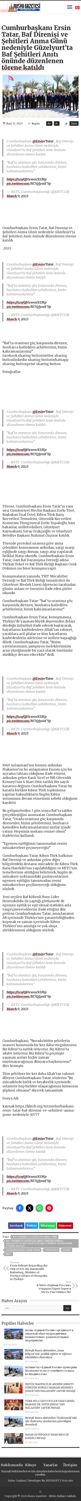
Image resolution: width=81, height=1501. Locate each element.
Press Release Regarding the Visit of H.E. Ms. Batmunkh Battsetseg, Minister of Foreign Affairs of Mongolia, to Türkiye (28, 1271)
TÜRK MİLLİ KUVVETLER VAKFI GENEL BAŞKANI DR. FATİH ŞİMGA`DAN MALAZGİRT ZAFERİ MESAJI (50, 1404)
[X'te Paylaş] (29, 1208)
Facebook (16, 1225)
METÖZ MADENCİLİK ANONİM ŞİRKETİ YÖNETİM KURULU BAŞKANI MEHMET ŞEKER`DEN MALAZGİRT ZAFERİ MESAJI (50, 1388)
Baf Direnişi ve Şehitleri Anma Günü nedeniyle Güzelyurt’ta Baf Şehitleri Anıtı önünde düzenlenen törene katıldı (39, 1243)
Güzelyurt (51, 1250)
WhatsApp (47, 1225)
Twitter (32, 1225)
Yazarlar (50, 1465)
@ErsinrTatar (42, 141)
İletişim (70, 1465)
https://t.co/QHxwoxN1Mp (27, 179)
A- (56, 123)
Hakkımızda (11, 1465)
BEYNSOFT (53, 1480)
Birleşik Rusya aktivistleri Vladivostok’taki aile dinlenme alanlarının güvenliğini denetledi (51, 1421)
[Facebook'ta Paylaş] (20, 1208)
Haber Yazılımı (17, 1480)
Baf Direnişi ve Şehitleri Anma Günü (35, 1236)
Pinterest (65, 1225)
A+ (49, 123)
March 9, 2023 (17, 196)
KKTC (9, 1254)
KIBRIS (67, 1250)
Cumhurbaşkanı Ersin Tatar (23, 1250)
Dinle (74, 123)
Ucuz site (67, 1480)
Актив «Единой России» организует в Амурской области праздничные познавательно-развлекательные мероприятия (49, 1335)
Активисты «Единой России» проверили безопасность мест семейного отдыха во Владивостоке (51, 1371)
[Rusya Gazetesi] (24, 7)
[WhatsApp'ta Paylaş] (39, 1208)
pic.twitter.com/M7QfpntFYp (29, 183)
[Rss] (40, 1491)
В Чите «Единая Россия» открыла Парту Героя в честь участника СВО (54, 1287)
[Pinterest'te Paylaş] (49, 1208)
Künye (30, 1465)
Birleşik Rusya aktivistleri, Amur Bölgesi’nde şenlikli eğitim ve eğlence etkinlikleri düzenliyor (48, 1354)
